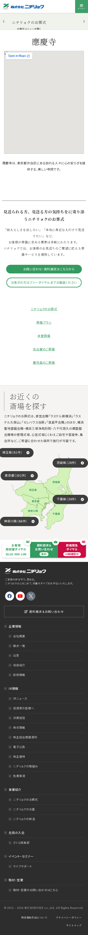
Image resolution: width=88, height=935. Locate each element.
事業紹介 (15, 789)
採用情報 (19, 675)
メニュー (81, 8)
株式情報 (19, 727)
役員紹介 (19, 665)
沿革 (16, 655)
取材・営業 (16, 880)
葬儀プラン (44, 322)
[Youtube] (20, 596)
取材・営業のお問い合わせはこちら (35, 890)
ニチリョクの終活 (24, 819)
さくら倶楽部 (21, 842)
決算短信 (19, 718)
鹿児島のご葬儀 (44, 362)
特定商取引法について (34, 917)
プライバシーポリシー (69, 917)
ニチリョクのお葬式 (44, 309)
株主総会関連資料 (25, 737)
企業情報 (15, 626)
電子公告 (19, 747)
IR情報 (13, 688)
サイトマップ (74, 925)
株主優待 (19, 756)
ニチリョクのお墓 (24, 809)
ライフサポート (22, 866)
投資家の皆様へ (23, 708)
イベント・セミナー (21, 856)
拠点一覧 (19, 646)
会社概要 (19, 636)
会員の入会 (17, 832)
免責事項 (19, 776)
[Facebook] (9, 596)
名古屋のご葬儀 (44, 349)
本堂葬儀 (43, 336)
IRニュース (20, 698)
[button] (4, 21)
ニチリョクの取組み (25, 766)
